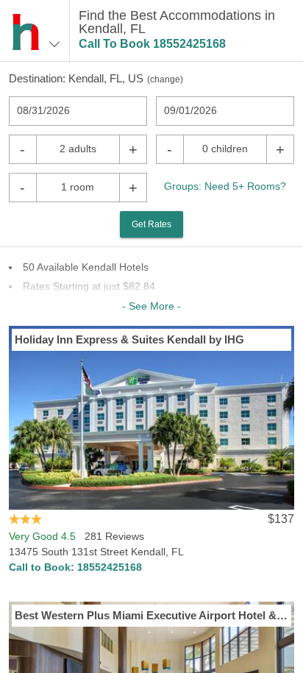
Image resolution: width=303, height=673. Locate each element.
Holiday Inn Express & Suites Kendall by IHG (129, 339)
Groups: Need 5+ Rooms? (225, 186)
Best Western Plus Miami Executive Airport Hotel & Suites (151, 615)
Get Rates (151, 224)
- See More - (151, 306)
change (165, 79)
